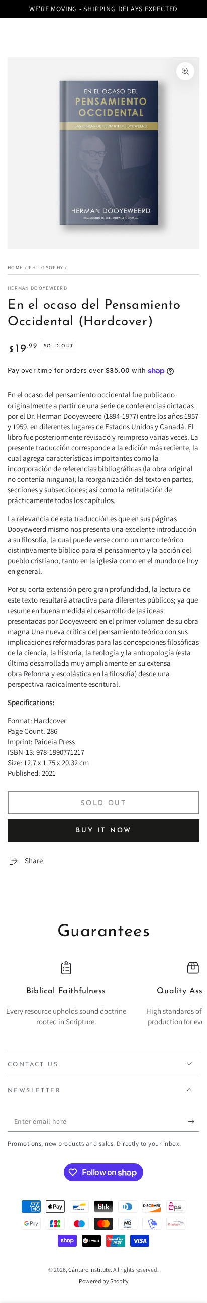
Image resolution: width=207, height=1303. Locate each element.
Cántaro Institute (89, 1269)
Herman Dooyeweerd (37, 288)
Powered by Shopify (104, 1281)
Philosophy (46, 267)
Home (15, 267)
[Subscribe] (193, 1122)
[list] (103, 999)
